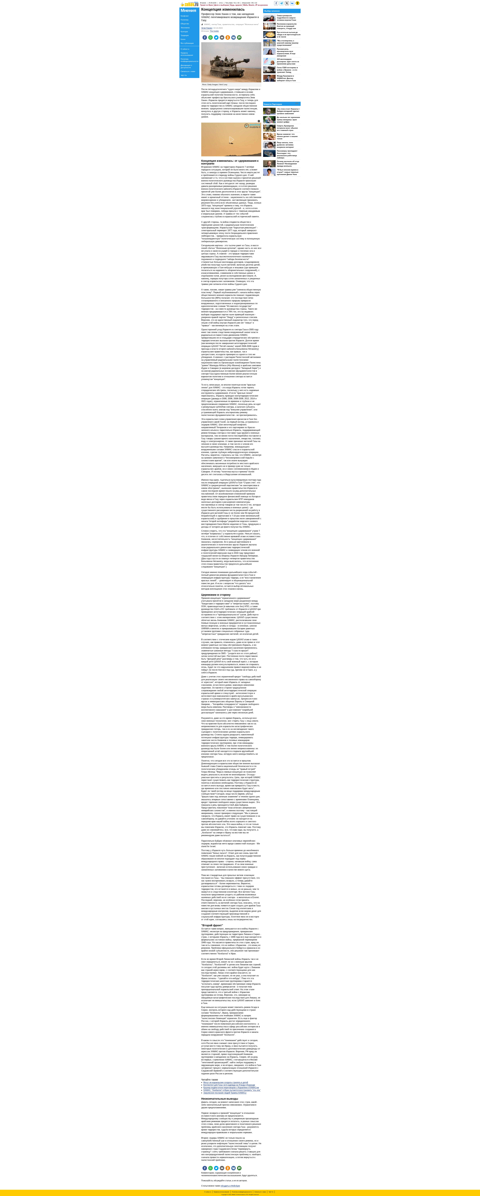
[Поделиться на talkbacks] (239, 37)
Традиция (185, 35)
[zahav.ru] (276, 3)
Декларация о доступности (186, 66)
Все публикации (187, 43)
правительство (228, 24)
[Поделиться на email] (222, 37)
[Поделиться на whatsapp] (210, 37)
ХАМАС (207, 24)
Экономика (185, 28)
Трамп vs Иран (206, 5)
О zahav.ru (185, 49)
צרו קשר (184, 75)
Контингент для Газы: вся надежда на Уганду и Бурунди (229, 1085)
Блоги (183, 39)
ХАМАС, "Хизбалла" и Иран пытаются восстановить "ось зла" (232, 1090)
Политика (184, 20)
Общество (185, 24)
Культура (184, 31)
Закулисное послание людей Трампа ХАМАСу (224, 1093)
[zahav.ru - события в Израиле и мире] (282, 3)
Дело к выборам (221, 5)
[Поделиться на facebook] (204, 37)
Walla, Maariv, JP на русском (255, 5)
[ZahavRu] (287, 3)
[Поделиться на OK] (228, 37)
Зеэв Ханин (206, 28)
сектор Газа (216, 24)
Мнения (188, 10)
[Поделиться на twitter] (216, 37)
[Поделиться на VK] (233, 37)
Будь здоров (236, 5)
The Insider (214, 31)
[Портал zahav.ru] (292, 3)
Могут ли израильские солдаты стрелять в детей (225, 1082)
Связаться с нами (188, 71)
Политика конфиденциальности (189, 60)
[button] (259, 121)
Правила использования (187, 54)
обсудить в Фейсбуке (230, 1186)
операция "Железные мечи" (247, 24)
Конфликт (185, 16)
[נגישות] (297, 3)
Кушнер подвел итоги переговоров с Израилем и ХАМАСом (231, 1088)
